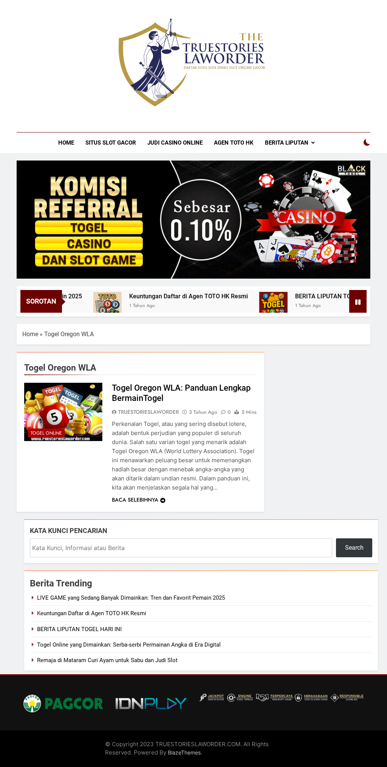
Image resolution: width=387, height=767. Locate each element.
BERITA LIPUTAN (286, 142)
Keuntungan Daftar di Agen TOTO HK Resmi (174, 296)
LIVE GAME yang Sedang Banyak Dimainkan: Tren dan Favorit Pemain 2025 (131, 597)
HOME (66, 142)
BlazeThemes (184, 752)
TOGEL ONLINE (46, 433)
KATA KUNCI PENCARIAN (68, 531)
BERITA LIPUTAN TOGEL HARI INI (327, 296)
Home (30, 334)
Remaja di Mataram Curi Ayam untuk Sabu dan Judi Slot (107, 660)
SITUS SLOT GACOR (110, 142)
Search (354, 547)
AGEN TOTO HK (234, 142)
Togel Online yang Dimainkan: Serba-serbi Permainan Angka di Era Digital (129, 644)
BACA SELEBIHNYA (135, 500)
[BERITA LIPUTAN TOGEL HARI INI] (259, 306)
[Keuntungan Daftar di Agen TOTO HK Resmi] (93, 306)
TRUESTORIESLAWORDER (148, 412)
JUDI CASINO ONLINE (175, 142)
